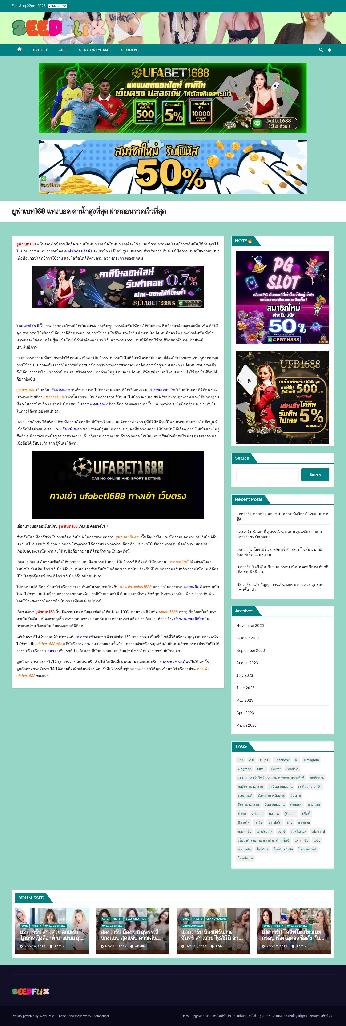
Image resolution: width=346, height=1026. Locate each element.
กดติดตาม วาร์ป (309, 787)
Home (186, 1016)
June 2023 (245, 688)
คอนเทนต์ (245, 796)
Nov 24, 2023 (115, 946)
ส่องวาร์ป (244, 831)
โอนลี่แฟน (245, 858)
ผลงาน (274, 813)
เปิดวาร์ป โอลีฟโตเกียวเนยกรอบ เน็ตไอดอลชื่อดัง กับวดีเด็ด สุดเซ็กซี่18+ (291, 938)
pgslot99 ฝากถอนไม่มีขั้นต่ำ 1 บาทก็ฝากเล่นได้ (224, 1016)
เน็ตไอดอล (298, 831)
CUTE (63, 50)
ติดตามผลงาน (275, 804)
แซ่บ (317, 840)
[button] (321, 50)
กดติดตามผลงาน (281, 787)
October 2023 (247, 638)
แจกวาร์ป (301, 840)
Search (242, 458)
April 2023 (245, 713)
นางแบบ (314, 804)
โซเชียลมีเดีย (283, 849)
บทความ (257, 813)
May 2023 (244, 700)
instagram (311, 760)
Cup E (264, 760)
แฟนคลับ (244, 849)
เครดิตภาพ (264, 831)
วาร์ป (259, 822)
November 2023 (250, 626)
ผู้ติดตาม (290, 813)
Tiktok (261, 769)
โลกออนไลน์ (307, 849)
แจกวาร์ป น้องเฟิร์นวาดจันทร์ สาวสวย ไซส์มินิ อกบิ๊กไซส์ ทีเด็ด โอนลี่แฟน (213, 938)
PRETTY (40, 50)
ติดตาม (295, 796)
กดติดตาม (317, 778)
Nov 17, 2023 (276, 946)
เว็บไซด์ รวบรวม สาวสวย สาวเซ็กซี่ (263, 840)
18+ (241, 760)
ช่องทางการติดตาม (271, 796)
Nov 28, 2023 (34, 946)
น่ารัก (242, 813)
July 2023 (244, 675)
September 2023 (250, 651)
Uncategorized (55, 926)
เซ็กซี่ (282, 831)
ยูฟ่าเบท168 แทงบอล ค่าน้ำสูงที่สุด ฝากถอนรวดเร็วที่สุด (296, 1016)
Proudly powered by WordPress (34, 1016)
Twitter (276, 769)
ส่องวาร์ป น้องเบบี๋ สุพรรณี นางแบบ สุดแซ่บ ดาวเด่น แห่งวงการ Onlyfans (129, 938)
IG (296, 760)
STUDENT (130, 50)
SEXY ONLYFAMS (95, 50)
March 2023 (246, 725)
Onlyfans (244, 769)
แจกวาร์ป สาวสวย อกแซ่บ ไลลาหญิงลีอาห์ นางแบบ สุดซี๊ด (51, 938)
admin (59, 946)
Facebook (282, 760)
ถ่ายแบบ (296, 804)
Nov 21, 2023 (196, 946)
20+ (252, 760)
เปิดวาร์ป (318, 831)
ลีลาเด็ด (243, 822)
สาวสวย (304, 822)
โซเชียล (262, 849)
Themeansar (100, 1016)
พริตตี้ (306, 813)
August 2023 (247, 663)
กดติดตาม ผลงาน (250, 787)
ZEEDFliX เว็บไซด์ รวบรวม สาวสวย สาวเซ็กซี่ (271, 778)
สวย (290, 822)
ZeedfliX (292, 769)
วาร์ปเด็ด (274, 822)
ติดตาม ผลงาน (248, 804)
